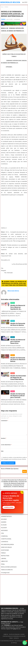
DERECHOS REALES (6, 547)
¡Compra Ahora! (8, 507)
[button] (24, 642)
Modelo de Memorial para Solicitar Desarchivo (17, 341)
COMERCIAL (4, 536)
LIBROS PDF (4, 561)
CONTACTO (16, 638)
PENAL (3, 564)
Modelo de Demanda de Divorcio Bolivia (17, 324)
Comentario (4, 420)
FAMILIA (6, 7)
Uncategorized (5, 572)
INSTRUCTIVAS (5, 555)
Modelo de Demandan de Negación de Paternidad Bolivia (18, 377)
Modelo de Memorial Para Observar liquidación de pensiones (17, 308)
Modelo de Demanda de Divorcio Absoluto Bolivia (17, 359)
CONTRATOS (4, 541)
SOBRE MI (6, 634)
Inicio (2, 7)
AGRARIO (3, 522)
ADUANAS (4, 519)
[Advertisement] (14, 212)
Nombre (3, 438)
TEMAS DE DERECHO (7, 570)
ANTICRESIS (4, 530)
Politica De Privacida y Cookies (16, 634)
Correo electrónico (6, 444)
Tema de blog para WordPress (21, 640)
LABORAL (3, 558)
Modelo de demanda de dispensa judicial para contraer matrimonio (17, 396)
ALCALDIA (3, 525)
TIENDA (11, 638)
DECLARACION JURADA (7, 544)
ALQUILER (4, 527)
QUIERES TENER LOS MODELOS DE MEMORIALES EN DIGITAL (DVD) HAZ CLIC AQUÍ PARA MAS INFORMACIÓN (14, 283)
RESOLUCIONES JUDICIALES (9, 567)
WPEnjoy (15, 642)
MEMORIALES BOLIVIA (10, 2)
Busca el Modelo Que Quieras (9, 468)
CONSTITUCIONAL (6, 539)
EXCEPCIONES (5, 550)
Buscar (24, 471)
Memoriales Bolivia (13, 291)
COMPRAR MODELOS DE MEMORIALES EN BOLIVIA (14, 636)
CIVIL (2, 533)
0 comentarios (17, 19)
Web (2, 451)
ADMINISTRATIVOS (6, 516)
